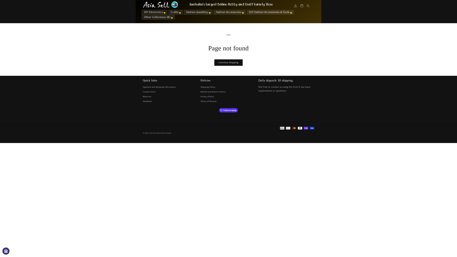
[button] (155, 12)
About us (147, 97)
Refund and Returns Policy (213, 92)
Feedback (147, 101)
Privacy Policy (207, 97)
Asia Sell (152, 133)
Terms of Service (209, 101)
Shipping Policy (208, 87)
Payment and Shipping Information (159, 87)
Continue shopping (228, 62)
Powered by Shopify (163, 133)
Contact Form (149, 92)
